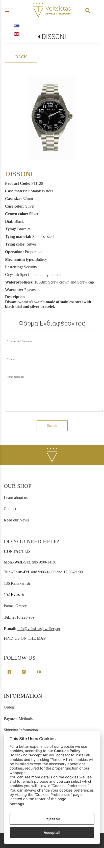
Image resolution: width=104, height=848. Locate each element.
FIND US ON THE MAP (25, 638)
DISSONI (54, 37)
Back (21, 57)
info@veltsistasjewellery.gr (38, 629)
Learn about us (16, 497)
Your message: (15, 376)
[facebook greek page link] (10, 672)
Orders (9, 707)
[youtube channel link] (39, 672)
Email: (13, 358)
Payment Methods (18, 718)
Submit (52, 426)
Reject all (52, 819)
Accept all (52, 833)
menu (7, 10)
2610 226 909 (23, 617)
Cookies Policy (67, 751)
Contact (10, 509)
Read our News (16, 520)
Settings (17, 804)
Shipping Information (21, 730)
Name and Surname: (21, 340)
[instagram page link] (24, 672)
